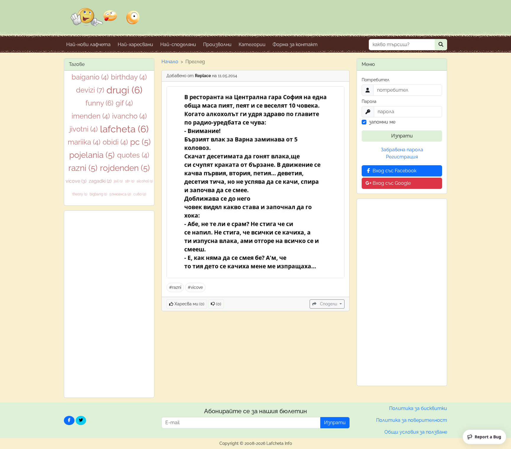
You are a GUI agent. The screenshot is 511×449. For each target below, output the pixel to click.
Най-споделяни (178, 44)
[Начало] (105, 21)
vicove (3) (76, 181)
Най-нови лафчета (88, 44)
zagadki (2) (100, 181)
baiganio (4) (90, 77)
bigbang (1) (98, 194)
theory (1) (79, 194)
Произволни (217, 44)
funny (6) (99, 103)
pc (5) (140, 142)
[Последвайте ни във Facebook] (69, 420)
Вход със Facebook (393, 171)
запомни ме (382, 122)
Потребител (375, 79)
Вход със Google (391, 183)
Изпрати (402, 136)
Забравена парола (402, 150)
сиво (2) (139, 194)
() (218, 304)
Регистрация (402, 157)
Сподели (328, 304)
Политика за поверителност (411, 420)
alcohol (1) (145, 181)
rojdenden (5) (125, 168)
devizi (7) (90, 90)
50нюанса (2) (120, 194)
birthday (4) (129, 77)
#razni (175, 287)
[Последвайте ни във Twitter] (81, 420)
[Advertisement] (109, 304)
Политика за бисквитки (418, 408)
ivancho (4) (129, 116)
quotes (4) (133, 155)
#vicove (195, 287)
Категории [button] (252, 44)
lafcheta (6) (124, 129)
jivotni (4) (83, 129)
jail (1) (118, 181)
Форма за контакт (295, 44)
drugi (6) (124, 90)
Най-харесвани (135, 44)
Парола (369, 101)
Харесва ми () (188, 304)
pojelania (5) (92, 155)
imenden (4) (91, 116)
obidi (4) (115, 142)
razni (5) (83, 168)
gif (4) (124, 103)
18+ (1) (129, 181)
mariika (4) (84, 142)
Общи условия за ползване (415, 432)
